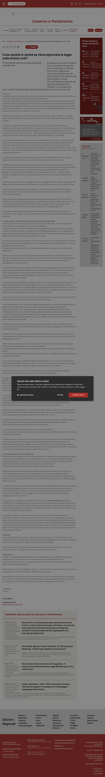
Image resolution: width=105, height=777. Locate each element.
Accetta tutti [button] (78, 395)
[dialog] (52, 388)
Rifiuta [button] (60, 395)
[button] (25, 395)
